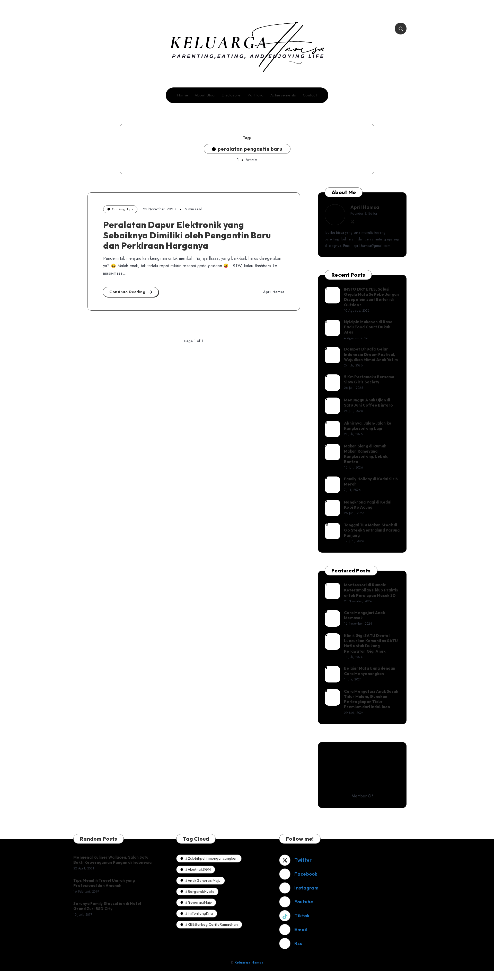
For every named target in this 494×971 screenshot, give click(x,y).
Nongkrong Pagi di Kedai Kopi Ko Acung (367, 505)
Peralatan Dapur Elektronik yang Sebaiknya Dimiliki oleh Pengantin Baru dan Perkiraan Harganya (187, 235)
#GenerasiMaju (198, 902)
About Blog (205, 95)
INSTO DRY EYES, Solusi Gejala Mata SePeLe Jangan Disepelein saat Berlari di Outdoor (371, 297)
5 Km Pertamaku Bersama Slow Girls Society (369, 379)
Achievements (283, 95)
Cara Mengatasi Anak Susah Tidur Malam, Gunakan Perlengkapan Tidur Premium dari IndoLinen (371, 699)
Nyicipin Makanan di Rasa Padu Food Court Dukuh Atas (368, 327)
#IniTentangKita (199, 913)
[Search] (401, 28)
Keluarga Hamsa (248, 962)
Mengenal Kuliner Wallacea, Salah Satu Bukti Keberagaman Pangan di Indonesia (112, 860)
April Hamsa (365, 207)
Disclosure (231, 95)
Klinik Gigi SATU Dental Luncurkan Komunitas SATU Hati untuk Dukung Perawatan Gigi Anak (371, 643)
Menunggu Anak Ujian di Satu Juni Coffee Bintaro (368, 403)
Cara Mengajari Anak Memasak (364, 615)
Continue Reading (128, 292)
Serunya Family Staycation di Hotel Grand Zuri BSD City (107, 906)
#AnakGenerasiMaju (203, 880)
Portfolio (256, 95)
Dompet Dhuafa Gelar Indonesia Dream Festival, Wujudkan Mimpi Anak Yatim (371, 354)
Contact (310, 95)
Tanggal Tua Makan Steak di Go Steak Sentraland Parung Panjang (372, 530)
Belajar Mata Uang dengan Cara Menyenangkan (369, 671)
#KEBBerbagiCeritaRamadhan (211, 924)
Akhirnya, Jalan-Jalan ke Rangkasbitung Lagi (367, 426)
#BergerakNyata (199, 891)
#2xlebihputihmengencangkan (211, 858)
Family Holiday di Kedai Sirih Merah (371, 481)
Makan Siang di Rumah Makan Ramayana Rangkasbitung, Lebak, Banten (366, 454)
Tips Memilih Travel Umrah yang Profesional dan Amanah (104, 883)
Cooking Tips (122, 209)
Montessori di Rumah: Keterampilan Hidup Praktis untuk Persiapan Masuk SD (371, 590)
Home (182, 95)
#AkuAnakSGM (198, 869)
